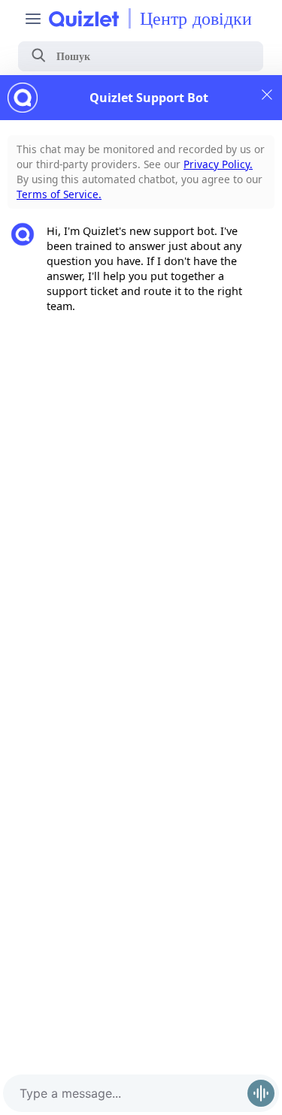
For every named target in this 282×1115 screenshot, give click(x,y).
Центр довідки (196, 18)
